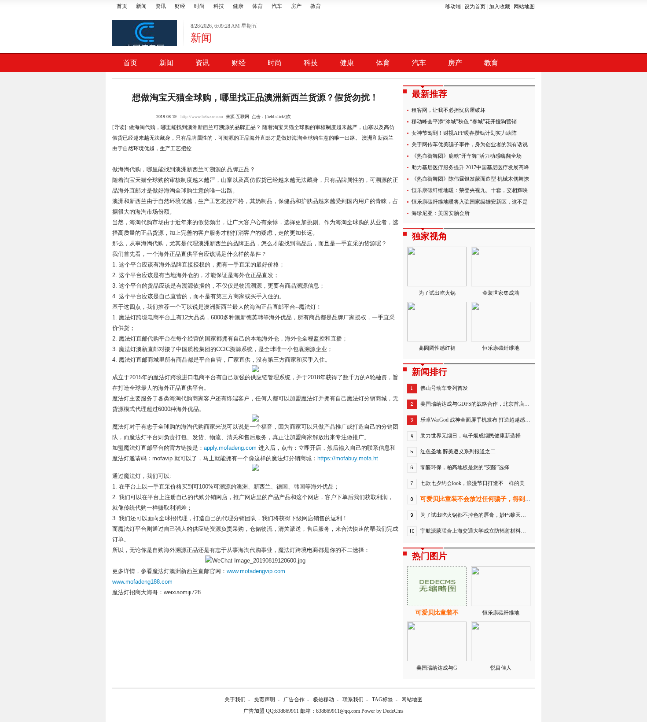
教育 (315, 6)
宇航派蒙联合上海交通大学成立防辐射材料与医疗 (478, 531)
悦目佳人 (500, 668)
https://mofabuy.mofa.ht (347, 458)
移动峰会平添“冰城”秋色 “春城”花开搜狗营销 (464, 121)
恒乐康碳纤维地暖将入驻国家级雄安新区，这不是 (470, 202)
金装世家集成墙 (500, 293)
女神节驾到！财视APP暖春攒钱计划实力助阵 (464, 133)
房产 (296, 6)
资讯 (160, 6)
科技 (218, 6)
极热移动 (323, 699)
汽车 (277, 6)
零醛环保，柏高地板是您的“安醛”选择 (464, 467)
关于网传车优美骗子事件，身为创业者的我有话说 (470, 144)
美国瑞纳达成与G (436, 668)
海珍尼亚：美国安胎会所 (441, 213)
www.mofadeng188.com (142, 581)
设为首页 (474, 7)
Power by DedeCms (382, 711)
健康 (238, 6)
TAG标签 (382, 699)
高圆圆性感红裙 (437, 348)
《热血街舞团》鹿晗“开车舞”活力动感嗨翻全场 (467, 156)
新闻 (141, 6)
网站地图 (524, 7)
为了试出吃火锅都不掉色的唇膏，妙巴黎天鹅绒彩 (478, 515)
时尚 (199, 6)
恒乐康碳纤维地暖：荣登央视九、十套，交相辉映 (470, 190)
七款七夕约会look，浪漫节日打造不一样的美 (472, 483)
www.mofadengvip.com (256, 571)
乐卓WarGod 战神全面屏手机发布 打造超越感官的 (478, 420)
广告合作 (294, 699)
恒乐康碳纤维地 (500, 348)
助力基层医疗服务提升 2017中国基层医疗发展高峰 (470, 167)
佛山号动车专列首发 (444, 388)
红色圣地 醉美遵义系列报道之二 (458, 451)
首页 (122, 6)
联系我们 (353, 699)
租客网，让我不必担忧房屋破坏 (448, 110)
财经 (180, 6)
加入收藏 (499, 7)
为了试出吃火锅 (437, 293)
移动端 (453, 7)
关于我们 (235, 699)
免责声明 (264, 699)
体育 (257, 6)
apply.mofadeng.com (230, 447)
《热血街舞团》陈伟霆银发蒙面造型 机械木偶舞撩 (470, 179)
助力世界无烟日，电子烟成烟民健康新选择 (470, 436)
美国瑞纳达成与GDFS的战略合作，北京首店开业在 (480, 404)
